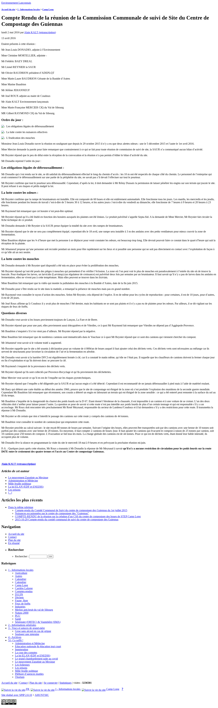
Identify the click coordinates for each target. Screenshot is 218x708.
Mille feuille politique (19, 483)
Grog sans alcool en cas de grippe (33, 631)
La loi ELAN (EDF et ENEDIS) (25, 486)
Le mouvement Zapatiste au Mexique (28, 477)
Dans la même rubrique (20, 507)
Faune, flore (21, 600)
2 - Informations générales (22, 625)
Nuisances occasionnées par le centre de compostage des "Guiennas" (52, 513)
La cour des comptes (26, 652)
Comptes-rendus (24, 591)
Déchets (19, 597)
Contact (12, 537)
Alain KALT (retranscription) (40, 32)
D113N (19, 594)
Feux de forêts (22, 603)
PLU (17, 615)
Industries (20, 606)
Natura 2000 (21, 612)
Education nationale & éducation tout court (38, 646)
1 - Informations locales (28, 9)
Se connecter (51, 682)
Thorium (19, 677)
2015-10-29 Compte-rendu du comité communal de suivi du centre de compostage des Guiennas (66, 519)
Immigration (21, 649)
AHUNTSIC (42, 695)
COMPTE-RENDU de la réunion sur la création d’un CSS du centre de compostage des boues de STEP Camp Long (78, 516)
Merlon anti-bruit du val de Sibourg (34, 609)
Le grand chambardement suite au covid (36, 658)
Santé (18, 618)
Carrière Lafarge (24, 588)
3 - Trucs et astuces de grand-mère (26, 628)
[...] (10, 492)
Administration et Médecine (23, 480)
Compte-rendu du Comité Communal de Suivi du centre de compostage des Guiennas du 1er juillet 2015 (71, 510)
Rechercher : (22, 556)
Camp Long (48, 9)
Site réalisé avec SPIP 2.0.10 (16, 695)
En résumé (14, 543)
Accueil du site (8, 9)
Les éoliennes (22, 664)
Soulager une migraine (27, 634)
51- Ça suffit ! (15, 640)
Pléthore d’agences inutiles (29, 673)
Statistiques (65, 682)
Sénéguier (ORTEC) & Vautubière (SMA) (37, 621)
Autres (18, 576)
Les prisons (14, 489)
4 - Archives (14, 637)
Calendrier (20, 579)
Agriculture (21, 573)
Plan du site (14, 540)
